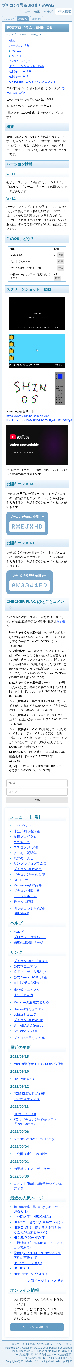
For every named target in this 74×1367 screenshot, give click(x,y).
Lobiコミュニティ (27, 1014)
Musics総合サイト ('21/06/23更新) (38, 1064)
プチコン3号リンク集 (29, 1038)
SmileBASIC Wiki (26, 1031)
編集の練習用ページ (28, 942)
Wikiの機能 (64, 11)
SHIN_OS (36, 34)
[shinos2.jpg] (37, 404)
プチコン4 (8, 18)
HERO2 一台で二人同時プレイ (38, 1222)
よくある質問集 (25, 853)
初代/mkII (36, 18)
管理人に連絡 (23, 901)
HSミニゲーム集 (28, 1263)
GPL (33, 1351)
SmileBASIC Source (28, 1025)
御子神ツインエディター (32, 1169)
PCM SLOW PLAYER (29, 1093)
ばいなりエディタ (27, 1099)
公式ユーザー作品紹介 (30, 972)
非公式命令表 (23, 995)
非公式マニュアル (27, 990)
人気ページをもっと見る (46, 1280)
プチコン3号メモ (26, 847)
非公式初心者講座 (27, 831)
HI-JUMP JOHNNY (29, 1237)
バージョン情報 (19, 45)
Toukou (22, 34)
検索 (37, 11)
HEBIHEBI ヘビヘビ (30, 1274)
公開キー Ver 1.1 (20, 76)
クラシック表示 (62, 1344)
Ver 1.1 (16, 56)
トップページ (23, 826)
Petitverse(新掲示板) (28, 885)
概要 (12, 40)
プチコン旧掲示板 (27, 890)
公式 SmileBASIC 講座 (30, 977)
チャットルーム (25, 896)
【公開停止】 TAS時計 (30, 1154)
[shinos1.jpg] (37, 366)
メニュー (24, 11)
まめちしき (22, 842)
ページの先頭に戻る (37, 1327)
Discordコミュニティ (29, 1009)
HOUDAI (22, 1268)
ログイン (67, 1358)
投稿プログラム (25, 836)
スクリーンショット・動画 (26, 66)
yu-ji (70, 1351)
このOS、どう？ (20, 61)
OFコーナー (22, 880)
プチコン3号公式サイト (31, 961)
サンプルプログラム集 (30, 863)
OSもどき (19, 92)
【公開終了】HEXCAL (32, 1216)
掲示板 (60, 621)
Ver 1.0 (16, 50)
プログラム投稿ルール (30, 937)
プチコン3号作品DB (28, 1020)
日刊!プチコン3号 (26, 982)
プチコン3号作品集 (28, 869)
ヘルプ (48, 11)
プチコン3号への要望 (29, 874)
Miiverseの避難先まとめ (31, 1002)
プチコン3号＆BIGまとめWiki (28, 5)
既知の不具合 (23, 858)
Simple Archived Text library (34, 1139)
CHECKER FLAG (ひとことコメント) (33, 81)
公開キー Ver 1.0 (20, 71)
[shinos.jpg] (37, 329)
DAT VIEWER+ (25, 1079)
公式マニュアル (25, 966)
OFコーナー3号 (25, 1114)
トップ (9, 34)
